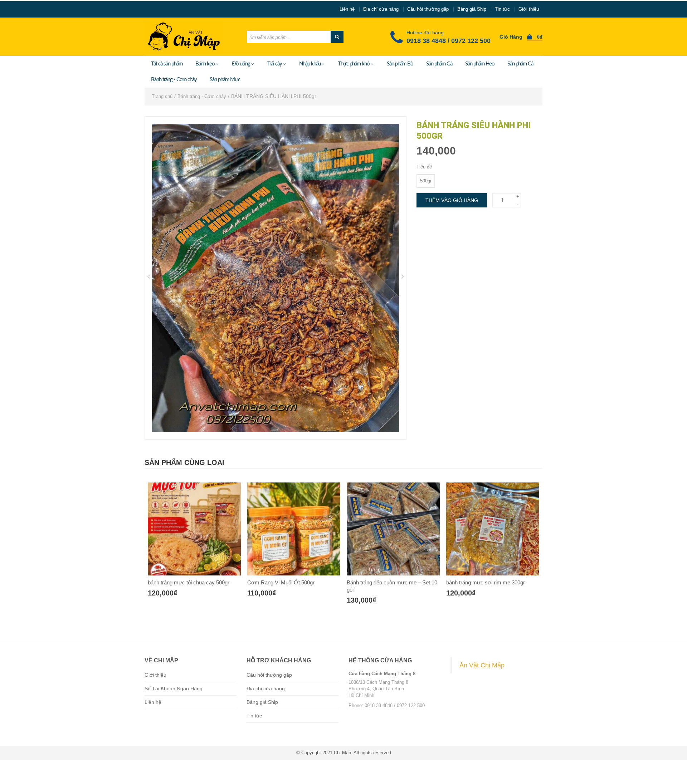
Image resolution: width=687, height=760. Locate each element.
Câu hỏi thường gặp (428, 9)
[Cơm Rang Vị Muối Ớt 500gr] (194, 528)
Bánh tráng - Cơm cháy (201, 96)
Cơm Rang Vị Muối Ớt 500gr (181, 582)
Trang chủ (162, 96)
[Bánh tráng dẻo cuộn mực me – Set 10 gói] (293, 528)
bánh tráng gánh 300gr (472, 582)
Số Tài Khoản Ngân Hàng (174, 688)
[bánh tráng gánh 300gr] (492, 528)
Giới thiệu (528, 9)
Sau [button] (402, 276)
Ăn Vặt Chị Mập (482, 665)
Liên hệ (347, 9)
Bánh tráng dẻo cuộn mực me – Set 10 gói (292, 586)
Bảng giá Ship (471, 9)
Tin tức (502, 9)
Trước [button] (148, 276)
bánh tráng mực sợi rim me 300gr (386, 582)
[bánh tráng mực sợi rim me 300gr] (393, 528)
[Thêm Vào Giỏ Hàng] (186, 605)
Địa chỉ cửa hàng (381, 9)
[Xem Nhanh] (202, 605)
